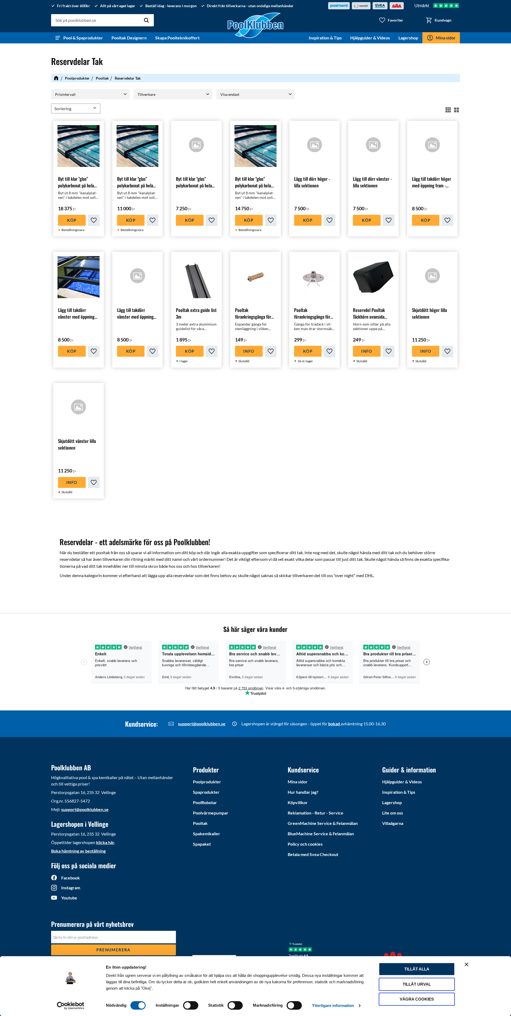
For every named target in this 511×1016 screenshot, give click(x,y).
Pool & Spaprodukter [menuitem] (83, 37)
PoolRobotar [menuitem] (205, 802)
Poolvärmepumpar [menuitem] (210, 812)
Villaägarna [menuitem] (392, 823)
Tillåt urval (417, 984)
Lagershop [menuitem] (408, 37)
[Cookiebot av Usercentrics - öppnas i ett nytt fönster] (70, 1006)
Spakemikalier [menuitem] (206, 833)
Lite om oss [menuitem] (392, 812)
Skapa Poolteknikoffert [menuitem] (177, 37)
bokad (334, 723)
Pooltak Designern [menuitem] (129, 37)
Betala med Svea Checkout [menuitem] (313, 854)
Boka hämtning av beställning (78, 850)
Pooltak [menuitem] (200, 823)
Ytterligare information (333, 1005)
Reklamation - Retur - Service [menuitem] (315, 812)
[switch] (190, 1005)
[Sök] (146, 20)
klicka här (105, 842)
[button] (391, 20)
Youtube (69, 897)
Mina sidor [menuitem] (446, 37)
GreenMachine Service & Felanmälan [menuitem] (323, 823)
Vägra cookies (417, 999)
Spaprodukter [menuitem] (206, 792)
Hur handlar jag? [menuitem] (303, 792)
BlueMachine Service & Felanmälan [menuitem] (321, 833)
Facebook (70, 877)
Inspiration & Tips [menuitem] (325, 37)
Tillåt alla (416, 969)
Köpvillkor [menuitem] (298, 802)
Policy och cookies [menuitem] (305, 843)
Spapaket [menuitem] (202, 843)
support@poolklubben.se (201, 723)
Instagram (70, 887)
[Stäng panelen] (466, 964)
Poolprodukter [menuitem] (207, 781)
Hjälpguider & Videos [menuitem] (370, 37)
